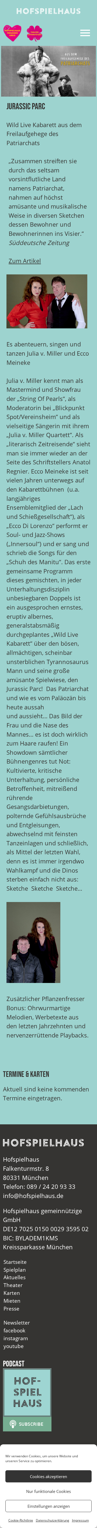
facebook (14, 1330)
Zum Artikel (25, 261)
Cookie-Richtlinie (20, 1520)
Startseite (15, 1261)
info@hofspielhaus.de (33, 1196)
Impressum (80, 1520)
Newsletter (17, 1322)
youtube (14, 1346)
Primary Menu (85, 32)
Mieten (12, 1300)
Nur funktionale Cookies (48, 1491)
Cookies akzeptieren (48, 1476)
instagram (16, 1338)
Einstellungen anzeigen (48, 1506)
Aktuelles (15, 1277)
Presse (11, 1308)
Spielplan (15, 1269)
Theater (13, 1285)
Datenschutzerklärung (52, 1520)
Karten (12, 1292)
